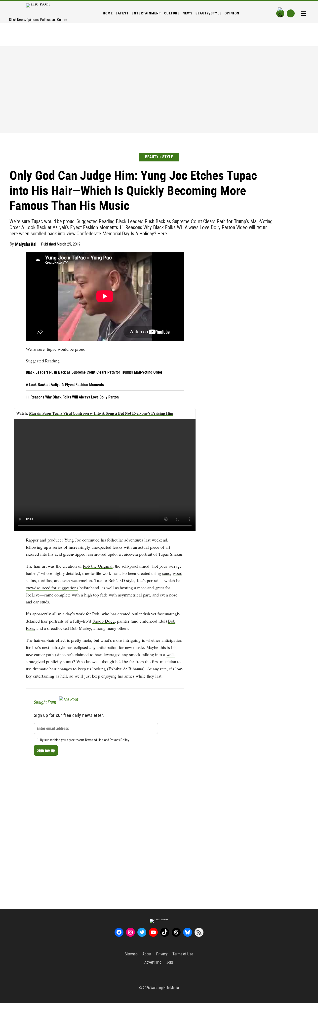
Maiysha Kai (26, 244)
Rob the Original (97, 566)
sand (166, 573)
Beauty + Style (159, 156)
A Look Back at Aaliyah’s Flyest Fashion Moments (65, 384)
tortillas (45, 580)
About (147, 954)
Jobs (170, 962)
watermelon (81, 580)
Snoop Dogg (103, 621)
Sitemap (131, 954)
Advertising (152, 962)
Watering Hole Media (165, 988)
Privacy (161, 954)
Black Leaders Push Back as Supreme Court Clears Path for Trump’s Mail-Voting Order (94, 372)
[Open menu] (304, 13)
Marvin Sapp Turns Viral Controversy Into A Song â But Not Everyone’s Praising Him (101, 413)
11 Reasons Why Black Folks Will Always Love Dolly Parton (72, 397)
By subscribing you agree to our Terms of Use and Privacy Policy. (85, 740)
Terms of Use (182, 954)
